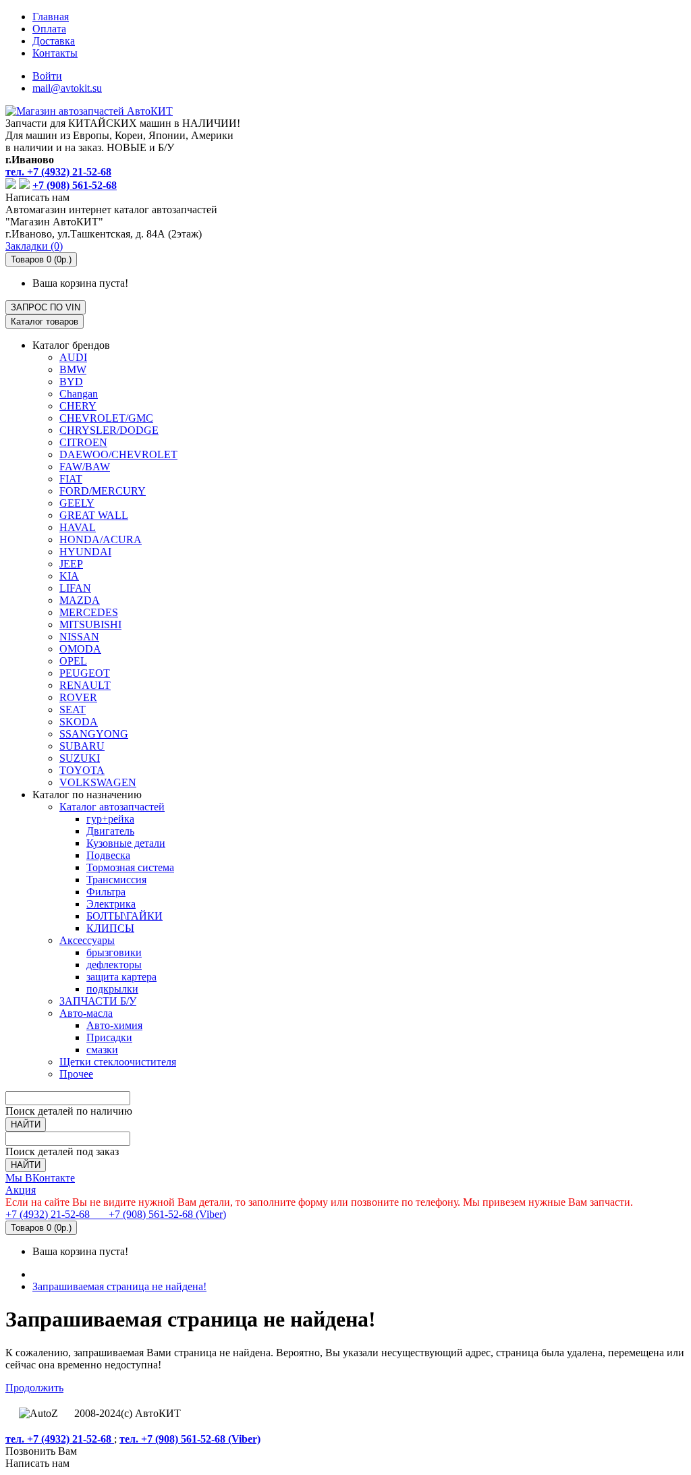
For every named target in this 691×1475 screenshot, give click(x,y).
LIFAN (75, 588)
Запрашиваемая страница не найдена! (119, 1286)
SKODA (78, 721)
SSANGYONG (93, 734)
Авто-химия (114, 1025)
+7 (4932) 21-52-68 (48, 1214)
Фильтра (106, 891)
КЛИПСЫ (110, 928)
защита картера (121, 976)
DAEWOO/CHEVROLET (118, 454)
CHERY (77, 406)
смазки (102, 1049)
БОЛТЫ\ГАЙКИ (124, 916)
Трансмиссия (116, 879)
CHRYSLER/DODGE (109, 430)
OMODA (80, 649)
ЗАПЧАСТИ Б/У (97, 1001)
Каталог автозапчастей (112, 806)
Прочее (76, 1074)
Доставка (53, 41)
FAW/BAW (84, 466)
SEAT (72, 709)
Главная (50, 16)
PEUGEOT (84, 673)
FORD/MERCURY (102, 491)
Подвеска (108, 855)
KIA (69, 576)
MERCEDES (88, 612)
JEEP (71, 563)
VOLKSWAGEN (97, 782)
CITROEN (83, 442)
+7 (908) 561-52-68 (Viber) (159, 1214)
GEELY (76, 503)
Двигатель (110, 831)
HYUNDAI (85, 551)
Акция (20, 1190)
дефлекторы (114, 964)
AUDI (73, 357)
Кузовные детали (125, 843)
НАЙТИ (25, 1124)
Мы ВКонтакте (40, 1178)
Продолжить (34, 1387)
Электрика (111, 904)
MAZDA (79, 600)
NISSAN (79, 636)
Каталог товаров (44, 321)
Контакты (55, 53)
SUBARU (82, 746)
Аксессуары (87, 940)
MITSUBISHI (90, 624)
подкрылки (112, 989)
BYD (71, 381)
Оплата (49, 28)
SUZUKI (79, 758)
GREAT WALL (93, 515)
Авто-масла (86, 1013)
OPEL (73, 661)
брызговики (114, 952)
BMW (72, 369)
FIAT (70, 478)
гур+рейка (110, 819)
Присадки (109, 1037)
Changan (78, 393)
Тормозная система (130, 867)
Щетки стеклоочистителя (117, 1061)
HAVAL (77, 527)
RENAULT (85, 685)
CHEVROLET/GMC (106, 418)
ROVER (78, 697)
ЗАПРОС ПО (45, 307)
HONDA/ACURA (100, 539)
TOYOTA (82, 770)
